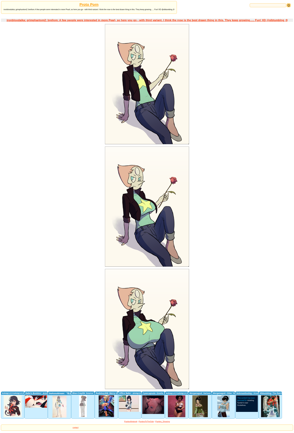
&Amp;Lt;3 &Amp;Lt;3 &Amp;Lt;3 (18, 393)
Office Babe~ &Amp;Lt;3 (131, 393)
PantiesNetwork (130, 422)
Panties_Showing (162, 422)
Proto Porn (89, 4)
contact (75, 428)
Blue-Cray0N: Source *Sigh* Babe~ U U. (91, 393)
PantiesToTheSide (146, 422)
